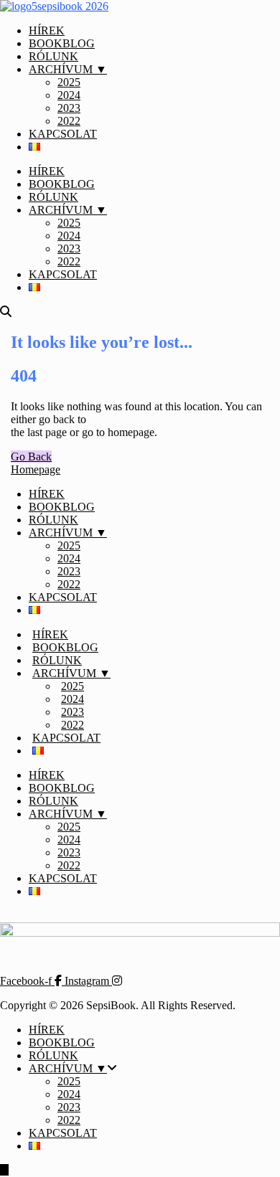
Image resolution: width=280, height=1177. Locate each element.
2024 (68, 95)
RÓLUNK (53, 56)
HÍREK (47, 30)
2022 (68, 121)
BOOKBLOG (62, 43)
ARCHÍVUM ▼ (68, 69)
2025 (68, 82)
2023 (68, 108)
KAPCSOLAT (63, 134)
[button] (31, 456)
